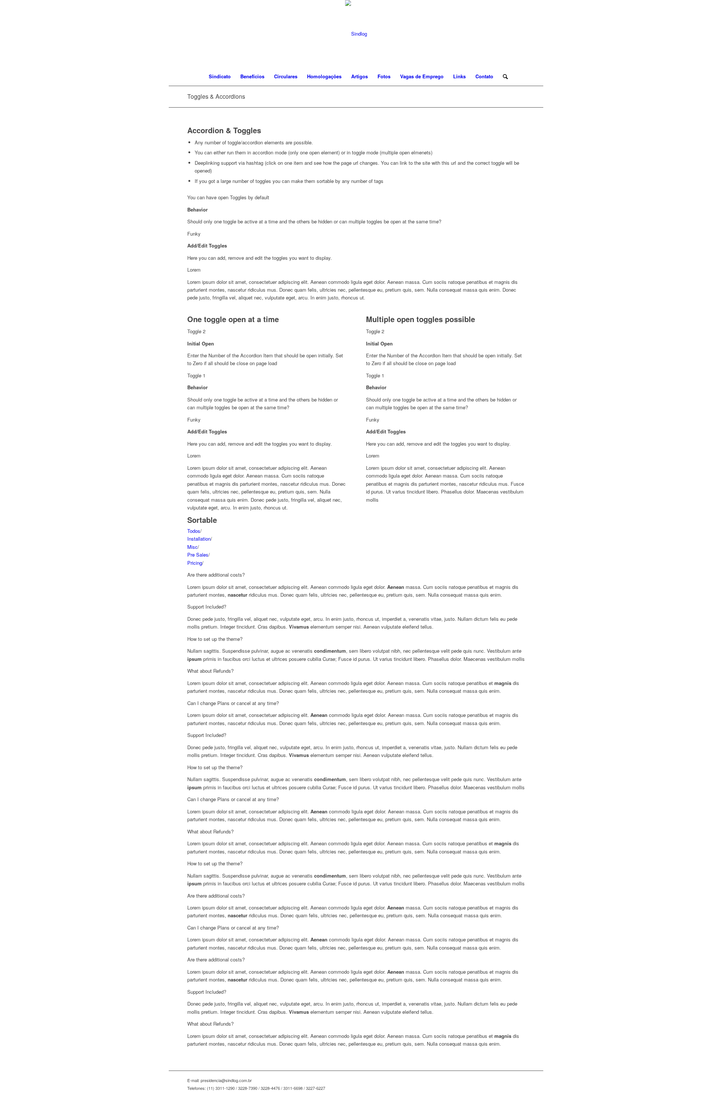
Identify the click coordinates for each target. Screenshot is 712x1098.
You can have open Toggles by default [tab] (228, 197)
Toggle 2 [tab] (196, 331)
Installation (199, 538)
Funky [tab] (194, 233)
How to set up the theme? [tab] (215, 638)
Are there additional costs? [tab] (216, 574)
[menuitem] (219, 76)
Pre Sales (197, 554)
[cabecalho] (356, 33)
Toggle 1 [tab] (196, 375)
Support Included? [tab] (206, 606)
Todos (193, 530)
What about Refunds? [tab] (210, 670)
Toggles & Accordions (216, 96)
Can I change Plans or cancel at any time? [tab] (233, 703)
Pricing (194, 562)
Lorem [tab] (194, 269)
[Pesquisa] (503, 76)
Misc (192, 546)
